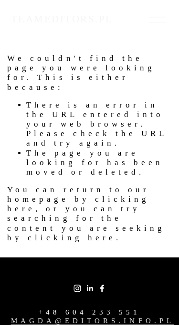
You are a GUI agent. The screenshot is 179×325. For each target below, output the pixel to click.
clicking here (72, 237)
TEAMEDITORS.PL (62, 19)
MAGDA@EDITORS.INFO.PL (92, 320)
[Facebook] (102, 288)
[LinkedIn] (90, 288)
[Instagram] (77, 288)
